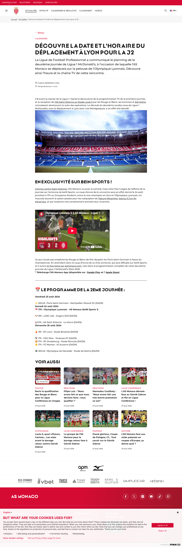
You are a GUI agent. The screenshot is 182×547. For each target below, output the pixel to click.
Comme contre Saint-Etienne (51, 189)
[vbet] (45, 481)
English (6, 512)
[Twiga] (63, 481)
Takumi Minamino (108, 198)
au (75, 102)
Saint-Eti (63, 102)
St (78, 102)
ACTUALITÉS (31, 10)
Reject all (162, 531)
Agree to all (162, 525)
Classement (85, 10)
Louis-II (88, 102)
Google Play (93, 272)
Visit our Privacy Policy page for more (44, 538)
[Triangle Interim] (78, 481)
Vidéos (98, 10)
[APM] (83, 468)
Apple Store (112, 272)
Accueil (14, 19)
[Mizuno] (98, 468)
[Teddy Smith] (95, 481)
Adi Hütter (140, 102)
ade (82, 102)
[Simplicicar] (134, 481)
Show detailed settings (13, 538)
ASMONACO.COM (9, 2)
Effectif (43, 10)
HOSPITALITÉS (51, 2)
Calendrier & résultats (64, 10)
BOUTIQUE (37, 2)
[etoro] (157, 481)
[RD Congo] (25, 481)
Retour (41, 32)
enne (71, 102)
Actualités (23, 19)
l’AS (56, 102)
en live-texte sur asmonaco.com (64, 266)
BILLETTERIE (25, 2)
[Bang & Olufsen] (111, 481)
